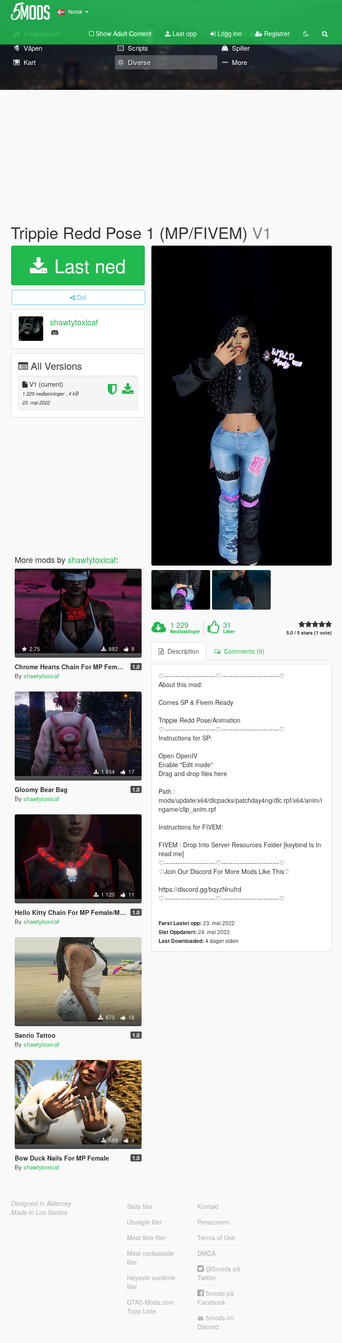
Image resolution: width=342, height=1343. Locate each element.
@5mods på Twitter (218, 1273)
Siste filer (140, 1206)
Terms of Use (216, 1237)
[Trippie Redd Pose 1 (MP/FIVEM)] (241, 406)
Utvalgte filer (144, 1222)
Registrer (276, 33)
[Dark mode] (306, 33)
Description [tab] (181, 651)
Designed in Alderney (41, 1203)
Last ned (87, 265)
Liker (229, 631)
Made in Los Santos (39, 1212)
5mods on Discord (215, 1322)
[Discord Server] (55, 331)
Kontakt (208, 1206)
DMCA (206, 1253)
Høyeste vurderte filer (151, 1282)
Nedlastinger (185, 631)
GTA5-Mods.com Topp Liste (150, 1306)
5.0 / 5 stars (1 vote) (309, 632)
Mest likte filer (146, 1237)
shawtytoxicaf (74, 322)
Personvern (213, 1222)
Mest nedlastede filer (150, 1257)
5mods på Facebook (215, 1298)
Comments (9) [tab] (242, 651)
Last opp (184, 33)
